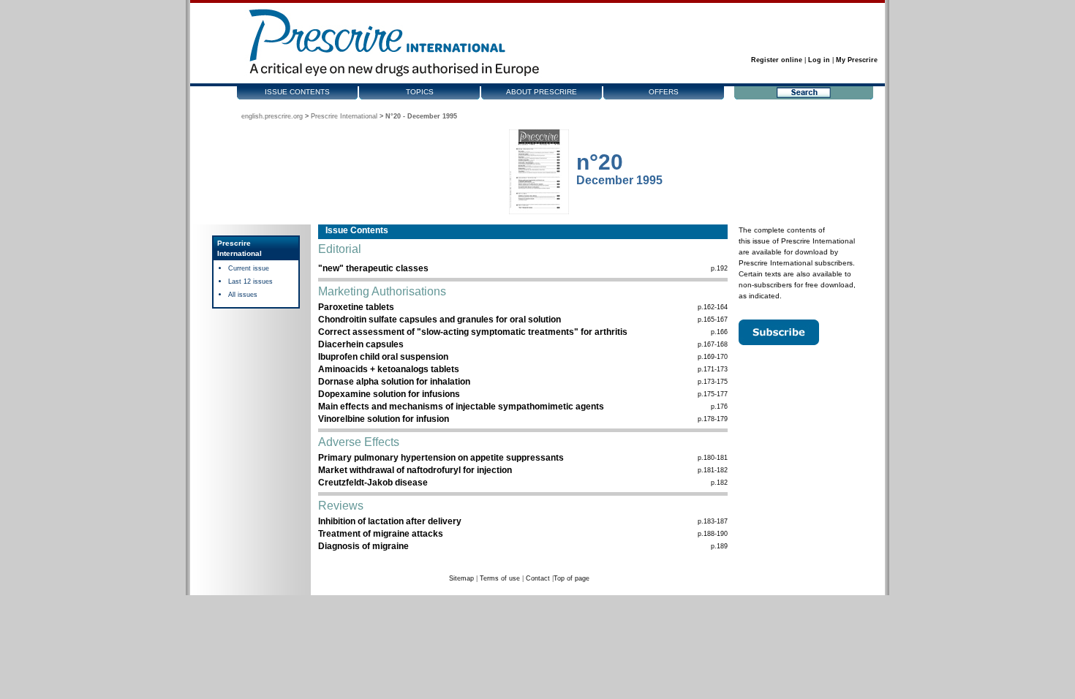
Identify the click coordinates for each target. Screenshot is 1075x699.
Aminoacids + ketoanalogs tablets (388, 369)
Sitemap (461, 578)
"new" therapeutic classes (373, 268)
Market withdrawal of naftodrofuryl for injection (415, 470)
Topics (420, 92)
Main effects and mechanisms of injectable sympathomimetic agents (461, 406)
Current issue (248, 268)
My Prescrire (857, 60)
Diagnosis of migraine (363, 546)
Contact (538, 578)
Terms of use (500, 578)
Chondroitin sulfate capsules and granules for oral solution (439, 319)
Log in (819, 60)
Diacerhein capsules (361, 344)
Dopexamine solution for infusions (389, 394)
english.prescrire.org (272, 116)
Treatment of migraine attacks (380, 534)
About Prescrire (541, 92)
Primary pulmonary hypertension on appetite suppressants (441, 458)
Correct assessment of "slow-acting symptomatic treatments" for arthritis (472, 332)
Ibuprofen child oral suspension (383, 357)
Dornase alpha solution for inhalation (394, 382)
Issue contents (297, 92)
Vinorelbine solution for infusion (383, 419)
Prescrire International (344, 116)
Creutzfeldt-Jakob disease (373, 482)
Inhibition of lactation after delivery (389, 521)
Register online (776, 60)
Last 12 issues (250, 281)
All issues (242, 294)
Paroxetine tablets (356, 307)
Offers (664, 92)
